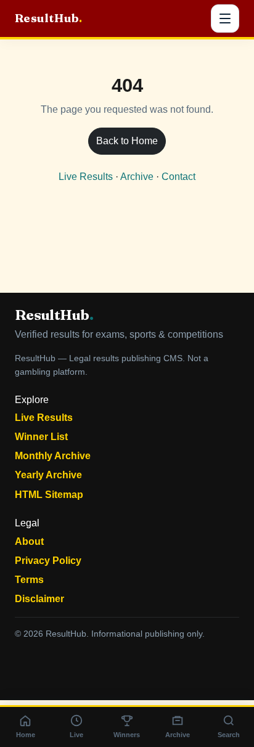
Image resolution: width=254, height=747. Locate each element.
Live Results (86, 176)
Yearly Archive (48, 475)
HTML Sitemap (49, 494)
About (29, 541)
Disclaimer (39, 599)
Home (25, 734)
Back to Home (127, 141)
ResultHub (49, 18)
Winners (126, 734)
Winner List (41, 436)
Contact (178, 176)
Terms (29, 579)
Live (76, 734)
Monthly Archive (53, 456)
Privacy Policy (48, 560)
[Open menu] (225, 18)
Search (229, 734)
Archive (137, 176)
